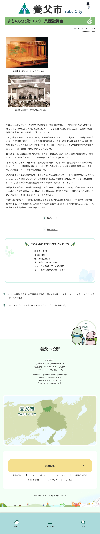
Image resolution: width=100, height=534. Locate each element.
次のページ (52, 218)
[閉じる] (88, 3)
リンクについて (60, 475)
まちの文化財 (75, 294)
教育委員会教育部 (36, 294)
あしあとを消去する (64, 305)
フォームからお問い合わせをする (50, 269)
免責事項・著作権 (81, 475)
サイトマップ (52, 480)
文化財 (64, 294)
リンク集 (69, 480)
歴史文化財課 (52, 294)
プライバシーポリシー (38, 475)
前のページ (52, 229)
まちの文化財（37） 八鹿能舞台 (20, 305)
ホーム (9, 294)
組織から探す (20, 294)
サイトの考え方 (33, 480)
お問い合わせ (17, 475)
